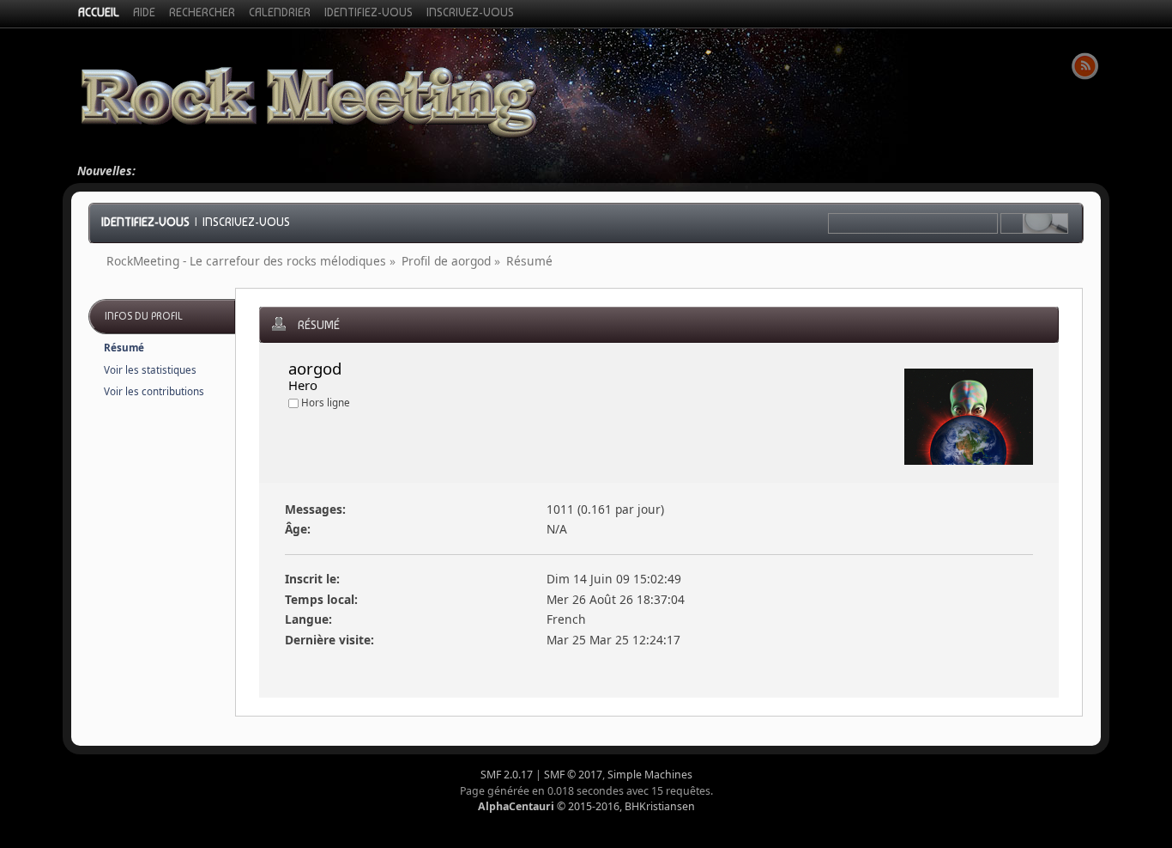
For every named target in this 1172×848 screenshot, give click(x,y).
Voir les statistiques (150, 369)
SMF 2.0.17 (506, 774)
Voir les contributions (154, 391)
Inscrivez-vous (246, 222)
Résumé (124, 347)
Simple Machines (649, 774)
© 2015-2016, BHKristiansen (586, 806)
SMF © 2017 (573, 774)
